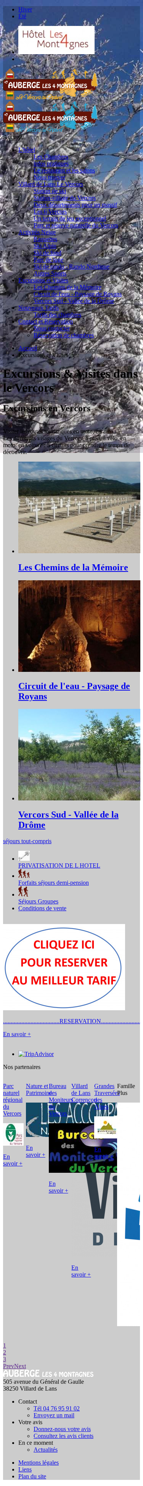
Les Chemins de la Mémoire (73, 567)
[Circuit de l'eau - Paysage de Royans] (79, 670)
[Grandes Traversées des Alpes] (106, 1136)
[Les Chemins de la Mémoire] (79, 551)
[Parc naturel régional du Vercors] (13, 1143)
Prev (8, 1366)
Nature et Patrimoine (39, 1089)
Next (20, 1366)
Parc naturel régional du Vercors (12, 1100)
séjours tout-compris (27, 841)
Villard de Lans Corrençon (84, 1093)
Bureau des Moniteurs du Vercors (61, 1100)
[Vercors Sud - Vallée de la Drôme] (79, 798)
